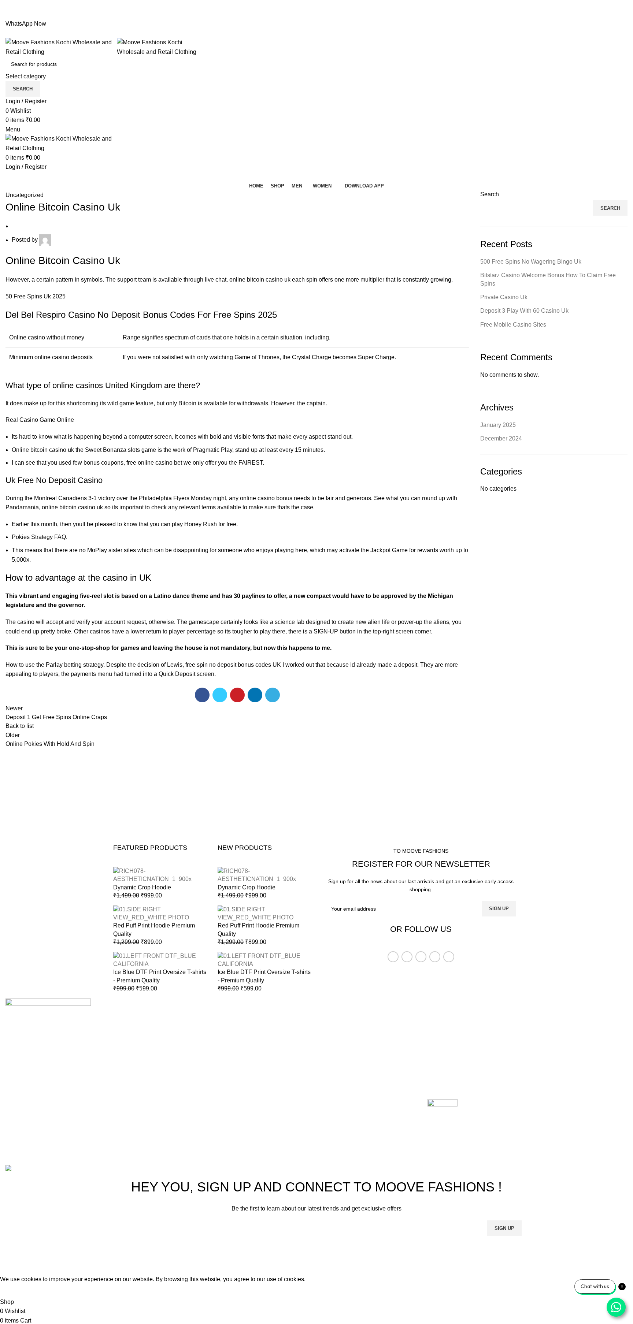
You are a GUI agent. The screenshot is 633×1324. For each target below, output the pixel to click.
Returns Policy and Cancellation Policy (478, 1031)
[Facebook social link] (300, 14)
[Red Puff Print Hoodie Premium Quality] (160, 913)
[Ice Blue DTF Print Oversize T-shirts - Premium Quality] (160, 959)
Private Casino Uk (504, 297)
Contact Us (230, 1059)
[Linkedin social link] (325, 14)
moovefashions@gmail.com (41, 1103)
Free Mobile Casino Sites (513, 324)
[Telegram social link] (333, 14)
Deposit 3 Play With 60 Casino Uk (524, 311)
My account (231, 1073)
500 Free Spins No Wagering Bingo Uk (530, 262)
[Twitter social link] (308, 14)
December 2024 (501, 438)
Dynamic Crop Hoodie (142, 887)
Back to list (19, 726)
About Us (228, 1031)
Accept (14, 1290)
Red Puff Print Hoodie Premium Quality (154, 929)
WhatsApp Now (25, 24)
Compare (228, 1045)
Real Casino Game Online (39, 420)
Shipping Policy (448, 1045)
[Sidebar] (9, 1265)
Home (224, 1018)
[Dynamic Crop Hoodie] (160, 875)
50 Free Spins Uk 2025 (35, 296)
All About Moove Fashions (461, 1018)
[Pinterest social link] (316, 14)
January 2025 (498, 425)
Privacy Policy (445, 1059)
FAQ (433, 1073)
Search (489, 194)
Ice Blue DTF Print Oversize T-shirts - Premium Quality (159, 976)
